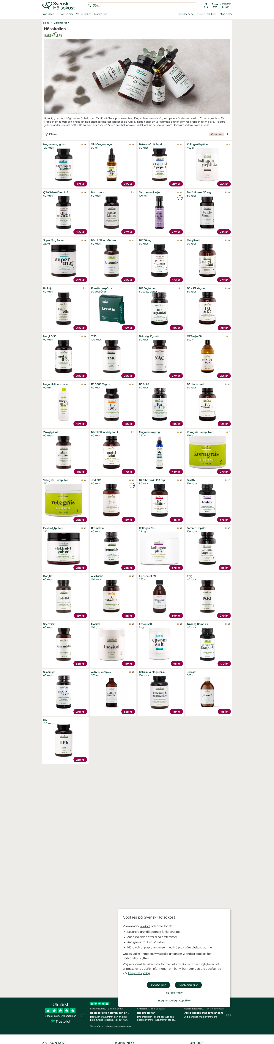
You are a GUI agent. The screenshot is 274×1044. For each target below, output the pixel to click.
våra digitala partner (199, 947)
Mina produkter (206, 14)
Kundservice (186, 14)
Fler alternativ (174, 992)
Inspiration (100, 14)
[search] (142, 5)
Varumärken (83, 14)
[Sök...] (89, 5)
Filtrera (136, 134)
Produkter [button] (48, 14)
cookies (145, 926)
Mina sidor (226, 14)
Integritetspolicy (139, 973)
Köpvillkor (185, 1000)
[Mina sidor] (206, 5)
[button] (221, 5)
